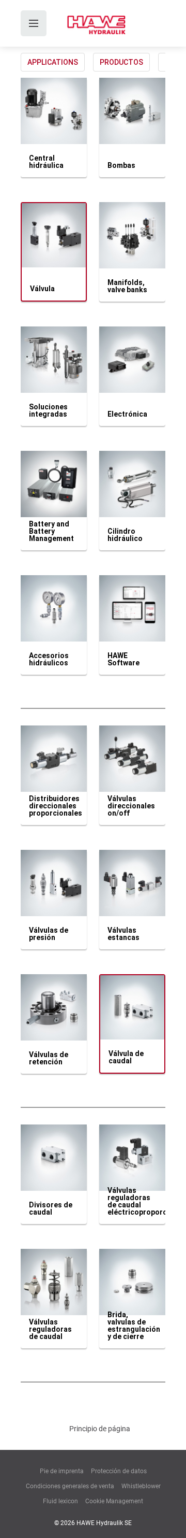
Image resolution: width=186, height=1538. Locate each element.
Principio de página (99, 1429)
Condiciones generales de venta (70, 1486)
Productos (121, 62)
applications (52, 62)
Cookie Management (114, 1501)
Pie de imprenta (62, 1471)
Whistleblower (141, 1486)
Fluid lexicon (60, 1501)
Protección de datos (119, 1471)
